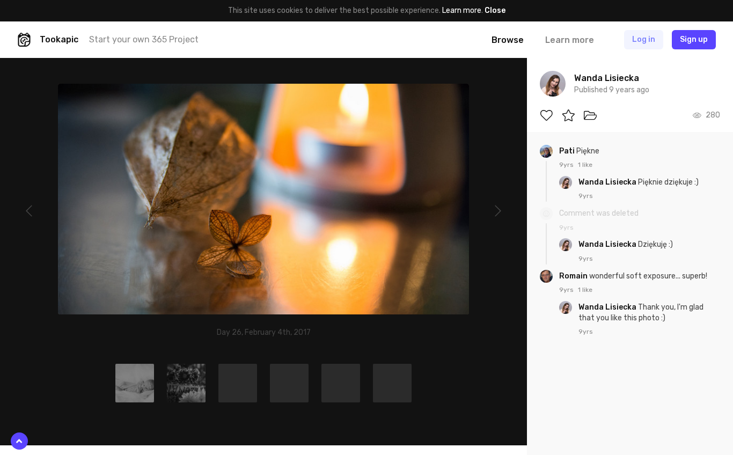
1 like (585, 164)
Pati (567, 151)
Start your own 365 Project (144, 39)
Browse (508, 40)
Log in (643, 39)
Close (495, 10)
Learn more (461, 10)
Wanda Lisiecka (608, 182)
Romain (574, 276)
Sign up (694, 39)
